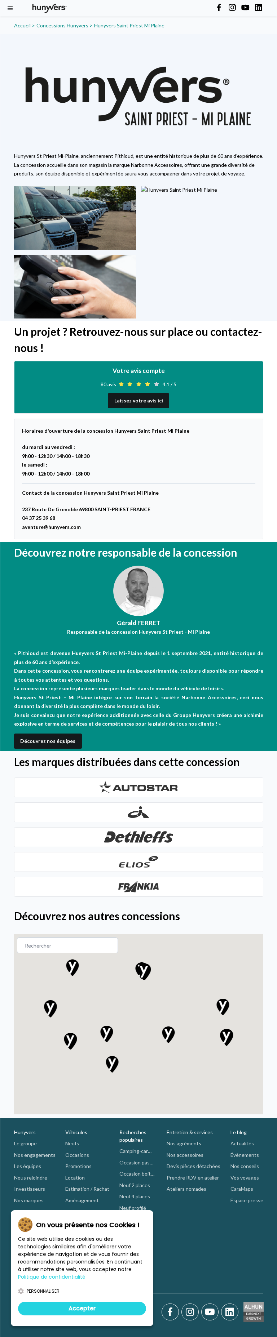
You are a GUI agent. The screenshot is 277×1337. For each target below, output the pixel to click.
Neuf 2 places (134, 1185)
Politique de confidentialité (51, 1276)
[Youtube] (211, 1312)
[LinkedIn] (229, 1312)
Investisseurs (29, 1189)
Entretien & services (190, 1132)
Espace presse (246, 1200)
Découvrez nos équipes (47, 741)
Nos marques (29, 1200)
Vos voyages (244, 1178)
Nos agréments (184, 1143)
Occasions (77, 1155)
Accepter (82, 1308)
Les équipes (27, 1166)
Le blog (238, 1132)
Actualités (242, 1143)
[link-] (138, 787)
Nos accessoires (185, 1155)
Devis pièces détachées (193, 1166)
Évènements (244, 1155)
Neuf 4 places (134, 1196)
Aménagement (82, 1200)
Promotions (78, 1166)
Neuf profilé (132, 1208)
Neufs (72, 1143)
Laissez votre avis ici (138, 400)
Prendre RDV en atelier (193, 1178)
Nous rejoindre (30, 1178)
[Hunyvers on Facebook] (219, 8)
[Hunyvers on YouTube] (245, 8)
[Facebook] (171, 1312)
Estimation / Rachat (87, 1189)
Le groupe (25, 1143)
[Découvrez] (138, 787)
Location (75, 1178)
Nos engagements (35, 1155)
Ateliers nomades (186, 1189)
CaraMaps (241, 1189)
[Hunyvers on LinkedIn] (258, 8)
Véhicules (76, 1132)
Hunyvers (25, 1132)
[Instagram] (191, 1312)
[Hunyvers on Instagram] (232, 8)
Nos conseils (244, 1166)
